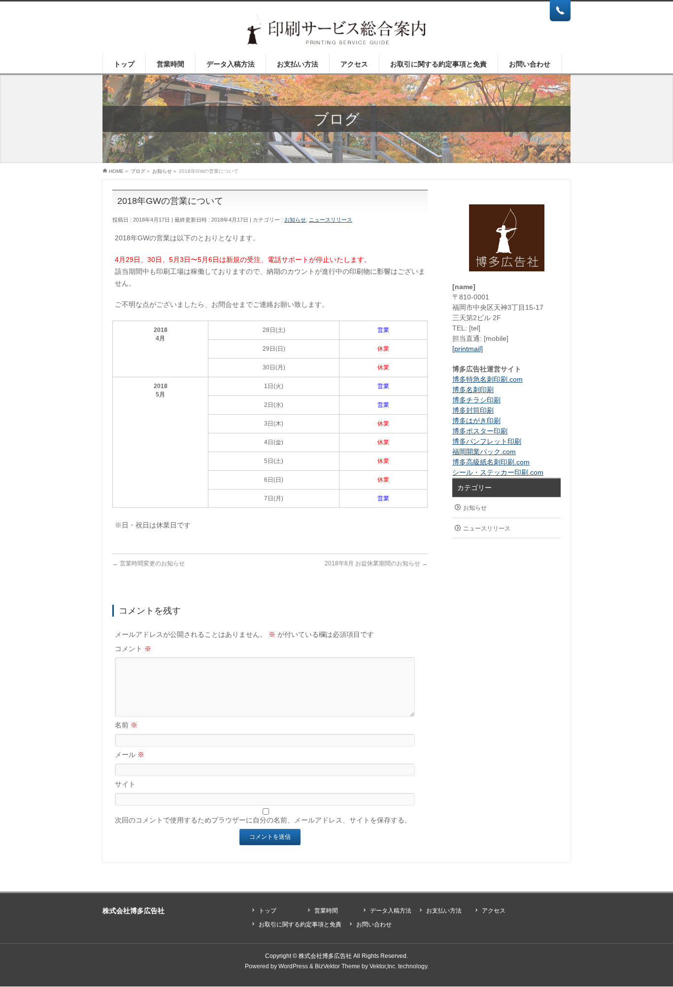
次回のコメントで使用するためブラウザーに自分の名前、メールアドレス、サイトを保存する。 (263, 820)
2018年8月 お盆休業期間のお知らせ (376, 563)
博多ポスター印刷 (479, 431)
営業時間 (326, 910)
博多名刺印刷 (473, 390)
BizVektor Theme (337, 966)
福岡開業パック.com (484, 452)
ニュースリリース (330, 220)
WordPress (293, 966)
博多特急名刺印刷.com (487, 379)
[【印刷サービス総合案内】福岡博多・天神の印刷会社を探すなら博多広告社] (336, 33)
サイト (125, 784)
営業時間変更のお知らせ (148, 563)
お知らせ (295, 220)
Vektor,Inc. (383, 966)
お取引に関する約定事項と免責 (300, 924)
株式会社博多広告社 (325, 956)
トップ (267, 910)
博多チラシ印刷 (476, 400)
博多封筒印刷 (473, 410)
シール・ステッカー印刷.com (497, 472)
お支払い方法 (444, 910)
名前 (126, 725)
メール (129, 754)
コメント (133, 649)
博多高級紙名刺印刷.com (491, 462)
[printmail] (467, 349)
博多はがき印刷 (476, 421)
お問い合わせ (374, 924)
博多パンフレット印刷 (486, 441)
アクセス (493, 910)
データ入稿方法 (390, 910)
